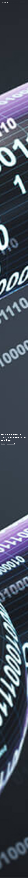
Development (11, 444)
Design (3, 444)
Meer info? (17, 2)
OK (22, 2)
